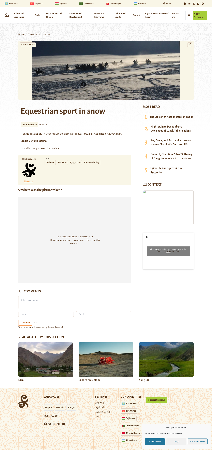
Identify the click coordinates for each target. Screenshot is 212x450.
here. (58, 148)
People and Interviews (99, 15)
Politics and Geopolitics (19, 15)
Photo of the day (27, 45)
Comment (25, 322)
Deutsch (60, 407)
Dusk (21, 380)
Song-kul (144, 380)
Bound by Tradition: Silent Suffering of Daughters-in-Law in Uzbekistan (171, 156)
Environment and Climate (54, 15)
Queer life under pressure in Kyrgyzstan (166, 170)
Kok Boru (62, 162)
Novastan (28, 181)
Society (38, 15)
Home (21, 34)
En (167, 4)
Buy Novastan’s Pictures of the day (156, 15)
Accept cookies (155, 441)
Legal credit (100, 407)
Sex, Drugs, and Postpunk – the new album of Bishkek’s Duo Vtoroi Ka (170, 142)
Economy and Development (75, 15)
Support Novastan (198, 15)
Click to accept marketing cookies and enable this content (168, 251)
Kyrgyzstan (75, 162)
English (48, 407)
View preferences (197, 441)
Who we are (175, 15)
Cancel (36, 322)
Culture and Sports (120, 15)
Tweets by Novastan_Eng (168, 251)
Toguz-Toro (81, 133)
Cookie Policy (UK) (103, 412)
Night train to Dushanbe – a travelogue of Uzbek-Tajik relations (171, 128)
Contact (98, 416)
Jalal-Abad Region (98, 133)
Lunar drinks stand (90, 380)
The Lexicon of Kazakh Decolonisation (172, 116)
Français (71, 407)
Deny (176, 441)
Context (136, 15)
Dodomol (50, 162)
